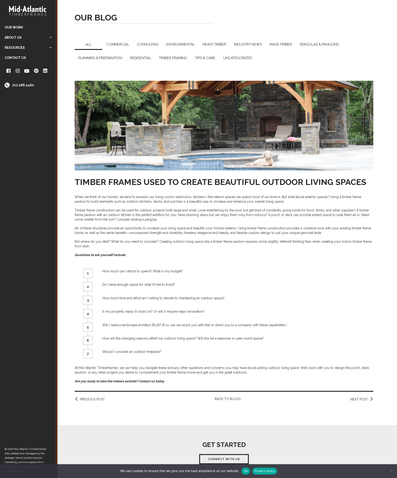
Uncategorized (237, 58)
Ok (246, 471)
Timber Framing (173, 58)
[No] (391, 471)
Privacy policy (265, 471)
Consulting (148, 44)
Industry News (248, 44)
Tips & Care (205, 58)
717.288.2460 (23, 85)
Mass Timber (281, 44)
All (88, 44)
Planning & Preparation (100, 58)
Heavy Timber (214, 44)
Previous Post (92, 399)
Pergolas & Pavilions (319, 44)
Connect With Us (224, 459)
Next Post (359, 399)
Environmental (180, 44)
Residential (140, 58)
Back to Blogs (228, 399)
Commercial (118, 44)
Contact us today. (152, 381)
